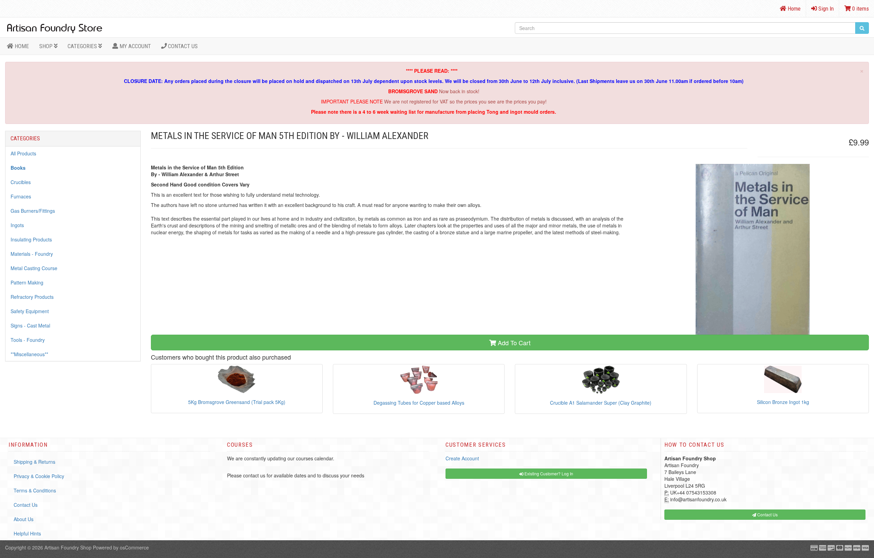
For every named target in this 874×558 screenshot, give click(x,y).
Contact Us (182, 46)
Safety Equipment (30, 311)
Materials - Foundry (32, 253)
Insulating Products (31, 239)
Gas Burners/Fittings (33, 210)
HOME (21, 46)
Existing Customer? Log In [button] (548, 473)
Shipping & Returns (34, 461)
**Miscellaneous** (29, 354)
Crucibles (21, 182)
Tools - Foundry (28, 339)
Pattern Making (27, 282)
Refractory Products (32, 296)
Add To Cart (513, 342)
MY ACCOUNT (134, 46)
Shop (46, 46)
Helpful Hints (27, 533)
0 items (860, 8)
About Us (23, 519)
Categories (83, 46)
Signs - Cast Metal (30, 325)
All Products (23, 153)
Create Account (462, 458)
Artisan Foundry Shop (67, 547)
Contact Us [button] (767, 514)
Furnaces (21, 196)
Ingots (17, 225)
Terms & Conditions (35, 490)
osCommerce (134, 547)
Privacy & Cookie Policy (39, 476)
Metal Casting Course (34, 268)
